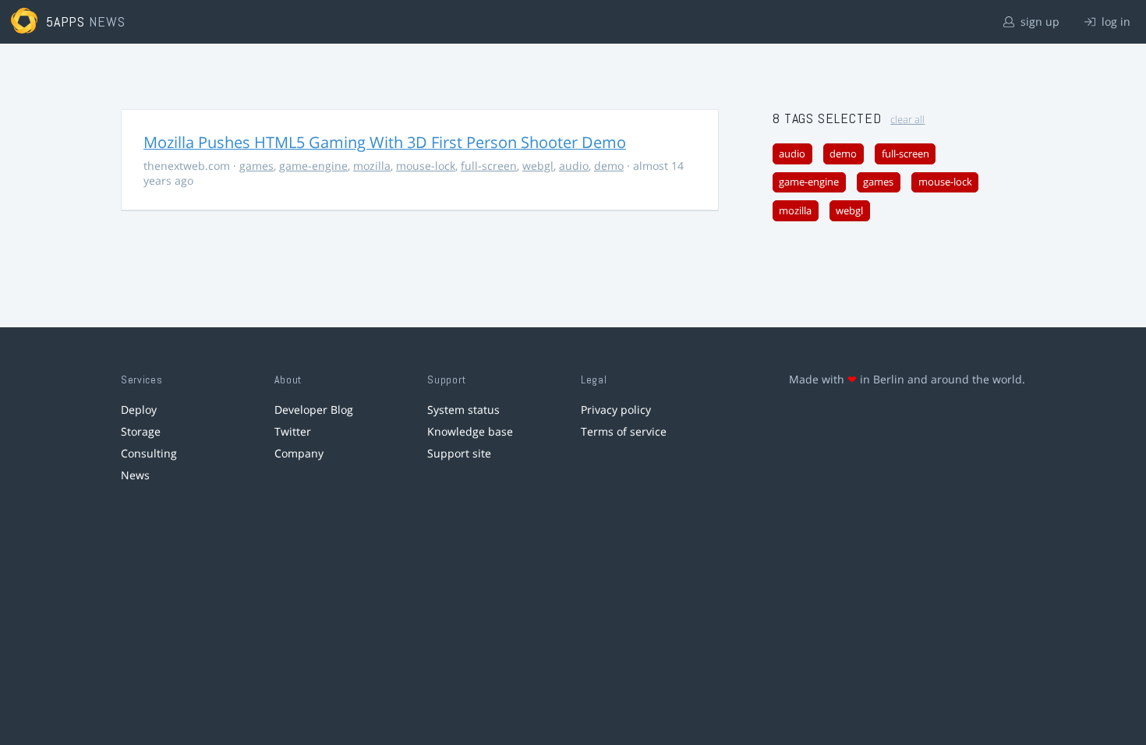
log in (1114, 21)
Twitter (292, 431)
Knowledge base (470, 431)
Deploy (139, 409)
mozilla (372, 165)
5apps (66, 21)
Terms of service (624, 431)
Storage (141, 431)
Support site (459, 453)
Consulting (149, 453)
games (256, 165)
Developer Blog (313, 409)
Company (299, 453)
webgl (538, 165)
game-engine (313, 165)
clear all (907, 119)
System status (463, 409)
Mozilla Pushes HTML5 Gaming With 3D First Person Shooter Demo (384, 142)
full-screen (489, 165)
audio (574, 165)
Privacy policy (616, 409)
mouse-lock (425, 165)
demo (609, 165)
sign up (1038, 21)
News (135, 475)
